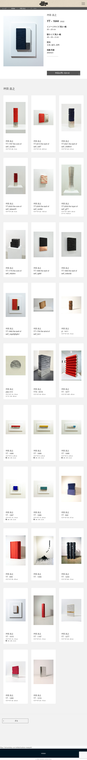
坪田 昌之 (23, 8)
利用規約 (43, 753)
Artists (13, 8)
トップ (4, 8)
